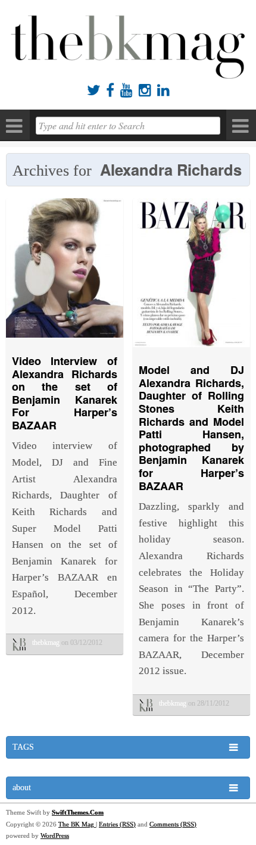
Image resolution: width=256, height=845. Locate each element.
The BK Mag (77, 824)
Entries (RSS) (117, 824)
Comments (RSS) (172, 824)
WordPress (54, 835)
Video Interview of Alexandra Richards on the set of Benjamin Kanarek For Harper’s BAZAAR (64, 393)
